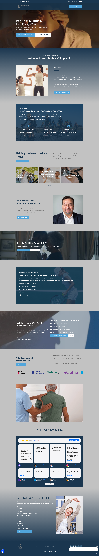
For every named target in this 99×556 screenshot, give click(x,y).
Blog (41, 551)
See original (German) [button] (56, 450)
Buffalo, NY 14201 (20, 525)
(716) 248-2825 (20, 508)
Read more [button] (69, 460)
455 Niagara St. (20, 523)
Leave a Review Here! (71, 1)
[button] (2, 551)
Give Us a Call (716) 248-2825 (24, 1)
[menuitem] (38, 6)
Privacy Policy (45, 551)
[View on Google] (35, 465)
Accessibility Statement (54, 551)
